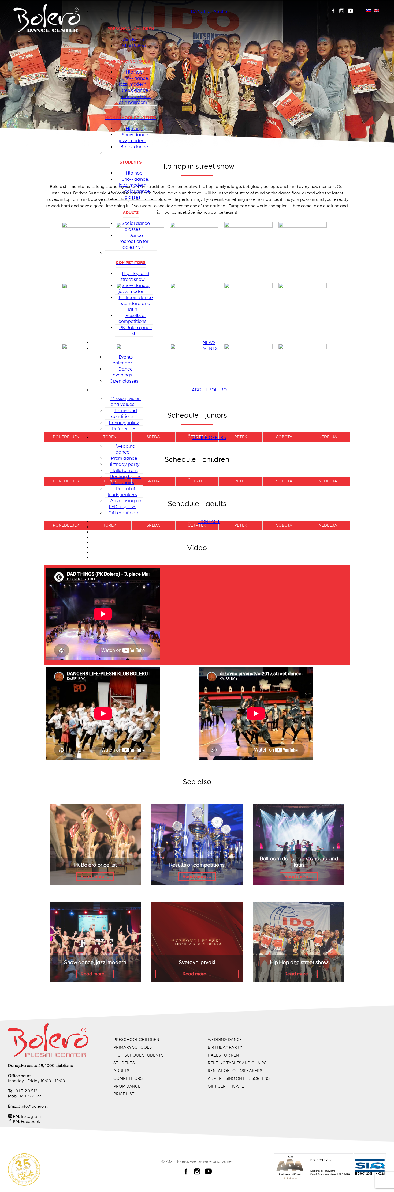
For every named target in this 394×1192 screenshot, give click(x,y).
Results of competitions (197, 865)
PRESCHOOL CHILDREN (136, 1039)
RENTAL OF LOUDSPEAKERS (235, 1070)
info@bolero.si (34, 1106)
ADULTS (121, 1070)
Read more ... (95, 876)
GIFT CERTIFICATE (226, 1086)
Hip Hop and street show (299, 962)
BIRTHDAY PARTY (225, 1047)
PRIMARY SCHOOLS (132, 1047)
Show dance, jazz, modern (95, 962)
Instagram (31, 1116)
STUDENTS (124, 1062)
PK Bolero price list (95, 865)
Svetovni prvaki (197, 962)
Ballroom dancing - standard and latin (299, 861)
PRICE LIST (124, 1093)
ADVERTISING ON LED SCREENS (239, 1078)
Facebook (30, 1121)
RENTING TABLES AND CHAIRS (237, 1062)
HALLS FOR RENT (224, 1055)
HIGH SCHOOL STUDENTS (138, 1055)
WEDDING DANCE (225, 1039)
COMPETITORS (128, 1078)
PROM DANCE (126, 1086)
